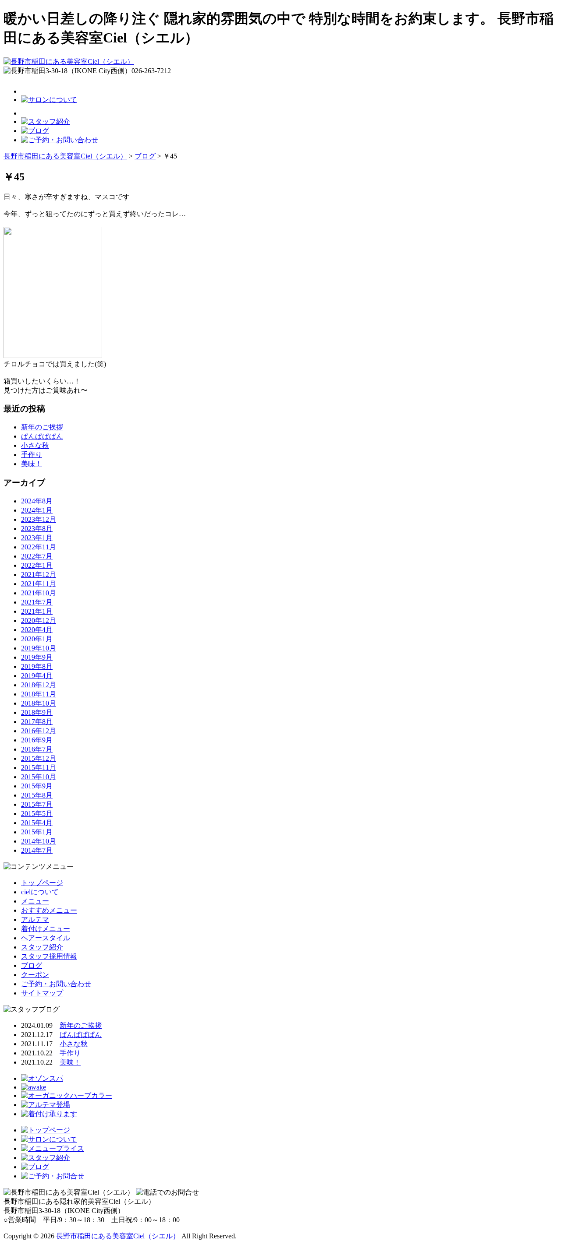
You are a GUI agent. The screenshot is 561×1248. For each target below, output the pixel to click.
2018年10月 (38, 703)
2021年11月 (38, 583)
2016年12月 (38, 731)
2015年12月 (38, 758)
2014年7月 (37, 850)
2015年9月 (37, 786)
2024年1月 (37, 510)
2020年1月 (37, 639)
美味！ (31, 464)
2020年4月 (37, 629)
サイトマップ (42, 993)
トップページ (42, 882)
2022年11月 (38, 547)
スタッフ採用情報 (49, 956)
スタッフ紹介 (42, 947)
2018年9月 (37, 712)
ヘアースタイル (45, 938)
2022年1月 (37, 565)
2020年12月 (38, 620)
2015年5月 (37, 813)
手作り (31, 454)
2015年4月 (37, 822)
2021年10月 (38, 593)
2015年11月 (38, 767)
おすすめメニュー (49, 910)
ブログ (31, 965)
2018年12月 (38, 685)
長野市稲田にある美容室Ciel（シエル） (118, 1236)
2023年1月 (37, 537)
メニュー (35, 901)
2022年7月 (37, 556)
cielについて (40, 892)
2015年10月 (38, 776)
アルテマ (35, 919)
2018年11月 (38, 694)
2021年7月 (37, 602)
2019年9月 (37, 657)
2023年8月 (37, 528)
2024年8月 (37, 501)
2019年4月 (37, 675)
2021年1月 (37, 611)
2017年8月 (37, 721)
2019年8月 (37, 666)
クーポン (35, 974)
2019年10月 (38, 648)
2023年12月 (38, 519)
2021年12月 (38, 574)
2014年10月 (38, 841)
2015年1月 (37, 832)
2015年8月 (37, 795)
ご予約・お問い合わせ (56, 984)
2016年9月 (37, 740)
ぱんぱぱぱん (42, 436)
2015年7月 (37, 804)
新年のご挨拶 (42, 427)
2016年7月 (37, 749)
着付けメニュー (45, 928)
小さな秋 (35, 445)
